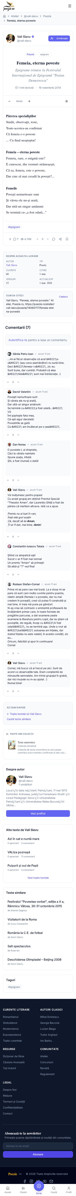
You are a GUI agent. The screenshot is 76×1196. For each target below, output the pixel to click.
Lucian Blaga (48, 1028)
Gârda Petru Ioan (23, 353)
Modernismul (10, 1028)
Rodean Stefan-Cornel (26, 584)
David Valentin (22, 391)
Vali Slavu (11, 265)
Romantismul (10, 1016)
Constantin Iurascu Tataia (28, 546)
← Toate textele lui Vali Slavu (24, 713)
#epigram (14, 226)
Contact (8, 1113)
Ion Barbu (46, 1040)
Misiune (7, 1095)
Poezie (47, 16)
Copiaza (63, 296)
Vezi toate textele (38, 877)
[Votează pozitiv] (37, 239)
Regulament (47, 1074)
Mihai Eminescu (49, 1016)
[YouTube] (44, 1181)
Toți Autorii (9, 1068)
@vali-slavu (31, 16)
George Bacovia (49, 1022)
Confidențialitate (13, 1107)
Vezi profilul (38, 813)
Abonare (38, 1154)
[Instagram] (31, 1181)
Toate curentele (12, 1040)
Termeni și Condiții (14, 1101)
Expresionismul (12, 1034)
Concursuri (46, 1062)
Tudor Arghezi (48, 1034)
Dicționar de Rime (13, 1056)
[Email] (51, 1181)
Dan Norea (19, 444)
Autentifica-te (17, 340)
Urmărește (62, 38)
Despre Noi (9, 1089)
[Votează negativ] (47, 239)
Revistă (44, 1068)
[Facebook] (25, 1181)
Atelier (15, 16)
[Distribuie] (60, 239)
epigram (44, 54)
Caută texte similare (19, 719)
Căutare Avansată (14, 1062)
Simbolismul (10, 1022)
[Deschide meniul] (69, 6)
